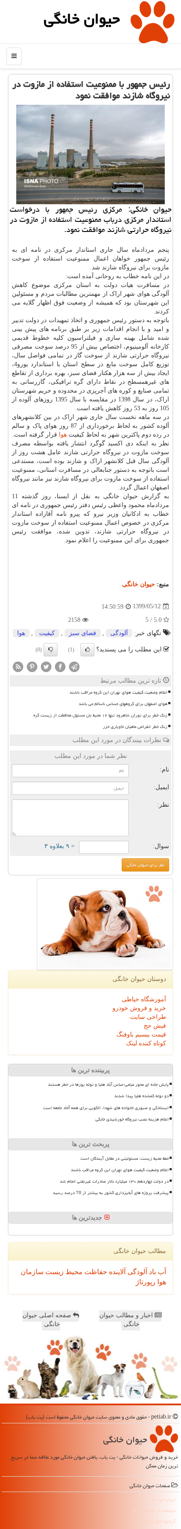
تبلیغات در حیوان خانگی (153, 1510)
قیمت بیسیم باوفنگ (141, 1034)
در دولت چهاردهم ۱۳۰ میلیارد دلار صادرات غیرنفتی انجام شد (114, 1181)
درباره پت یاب (162, 1499)
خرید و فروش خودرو (139, 1008)
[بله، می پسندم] (87, 649)
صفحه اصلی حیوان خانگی (47, 1319)
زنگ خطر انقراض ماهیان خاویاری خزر (135, 726)
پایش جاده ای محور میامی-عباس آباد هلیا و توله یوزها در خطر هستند (108, 1084)
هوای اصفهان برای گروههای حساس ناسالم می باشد (123, 703)
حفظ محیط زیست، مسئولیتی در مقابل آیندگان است (124, 1158)
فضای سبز (82, 633)
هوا (63, 434)
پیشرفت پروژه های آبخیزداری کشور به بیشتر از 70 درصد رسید (111, 1192)
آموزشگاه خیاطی (144, 999)
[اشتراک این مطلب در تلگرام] (74, 666)
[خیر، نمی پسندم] (50, 649)
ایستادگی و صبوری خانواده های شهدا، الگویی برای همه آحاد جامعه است (106, 1107)
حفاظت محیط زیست (75, 1271)
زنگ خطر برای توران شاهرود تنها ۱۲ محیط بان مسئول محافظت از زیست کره (100, 715)
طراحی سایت (148, 1017)
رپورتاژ (146, 1282)
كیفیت (47, 633)
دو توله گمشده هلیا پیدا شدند (141, 1096)
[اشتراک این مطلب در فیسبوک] (60, 666)
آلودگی (119, 633)
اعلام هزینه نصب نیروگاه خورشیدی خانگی (132, 1119)
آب (161, 1271)
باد (151, 1271)
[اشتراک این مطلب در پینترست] (32, 666)
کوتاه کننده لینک (146, 1043)
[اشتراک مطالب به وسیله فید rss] (18, 666)
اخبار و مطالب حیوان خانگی (127, 1319)
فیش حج (155, 1025)
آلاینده (116, 1271)
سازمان (32, 1271)
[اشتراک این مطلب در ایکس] (46, 666)
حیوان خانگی (82, 18)
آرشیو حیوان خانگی (157, 1520)
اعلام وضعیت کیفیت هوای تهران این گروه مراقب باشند (118, 692)
